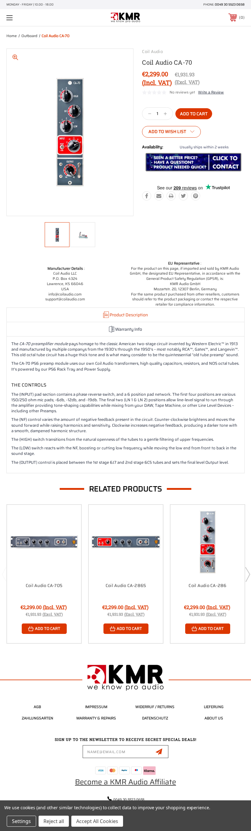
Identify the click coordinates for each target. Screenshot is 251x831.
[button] (193, 162)
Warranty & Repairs (96, 718)
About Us (213, 718)
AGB (37, 707)
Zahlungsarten (37, 718)
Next (247, 574)
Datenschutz (155, 718)
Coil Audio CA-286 (207, 585)
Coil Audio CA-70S (44, 585)
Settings (21, 821)
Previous (4, 574)
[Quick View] (69, 517)
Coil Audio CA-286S (126, 585)
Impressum (96, 707)
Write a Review (211, 92)
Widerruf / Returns (154, 707)
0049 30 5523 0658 (230, 4)
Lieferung (213, 707)
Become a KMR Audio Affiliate (125, 782)
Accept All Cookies (97, 821)
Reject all (53, 821)
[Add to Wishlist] (69, 531)
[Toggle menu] (30, 17)
